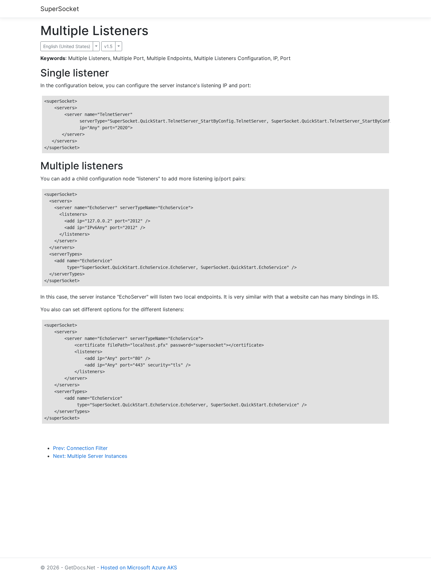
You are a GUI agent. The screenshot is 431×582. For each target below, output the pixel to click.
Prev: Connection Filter (80, 448)
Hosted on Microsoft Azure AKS (139, 567)
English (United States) (66, 46)
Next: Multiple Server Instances (90, 456)
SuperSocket (59, 9)
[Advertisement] (215, 514)
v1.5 (108, 46)
